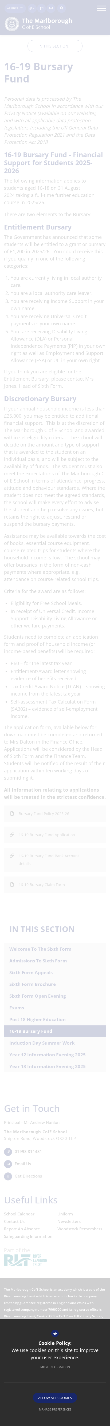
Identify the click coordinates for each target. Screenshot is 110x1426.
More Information (55, 1367)
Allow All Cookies (55, 1397)
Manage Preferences (55, 1409)
